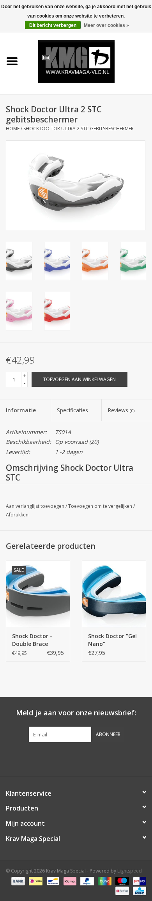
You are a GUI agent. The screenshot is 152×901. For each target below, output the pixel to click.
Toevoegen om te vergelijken (100, 506)
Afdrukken (17, 514)
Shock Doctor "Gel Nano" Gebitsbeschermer (113, 640)
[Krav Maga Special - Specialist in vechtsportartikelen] (88, 60)
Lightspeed (129, 870)
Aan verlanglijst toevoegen (35, 506)
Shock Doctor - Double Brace (32, 639)
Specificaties (72, 410)
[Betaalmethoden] (17, 880)
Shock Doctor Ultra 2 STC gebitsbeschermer (78, 128)
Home (12, 128)
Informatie (21, 410)
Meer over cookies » (106, 25)
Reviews (121, 410)
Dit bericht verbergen (52, 25)
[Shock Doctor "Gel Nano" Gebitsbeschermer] (114, 594)
